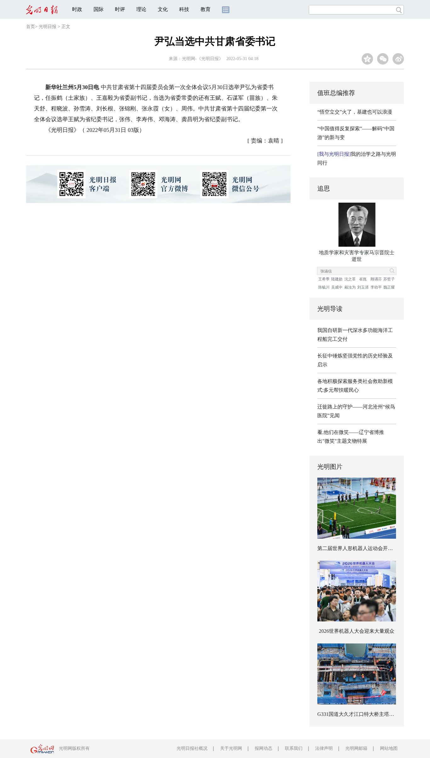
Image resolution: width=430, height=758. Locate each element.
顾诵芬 (376, 279)
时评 (120, 9)
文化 (163, 9)
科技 (184, 9)
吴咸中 (336, 287)
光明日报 (47, 26)
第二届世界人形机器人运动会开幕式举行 (362, 548)
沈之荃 (350, 279)
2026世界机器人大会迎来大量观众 (356, 631)
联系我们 (294, 748)
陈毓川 (324, 287)
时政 (77, 9)
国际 (98, 9)
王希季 (324, 279)
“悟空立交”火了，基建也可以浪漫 (354, 112)
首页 (30, 26)
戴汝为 (350, 287)
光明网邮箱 (356, 748)
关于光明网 (231, 748)
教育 (206, 9)
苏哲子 (389, 279)
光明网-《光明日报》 (202, 58)
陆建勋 (336, 279)
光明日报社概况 (192, 748)
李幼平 (376, 287)
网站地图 (389, 748)
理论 (141, 9)
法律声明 (324, 748)
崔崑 (363, 279)
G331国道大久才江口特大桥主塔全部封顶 (363, 714)
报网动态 (263, 748)
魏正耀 (389, 287)
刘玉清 (363, 287)
